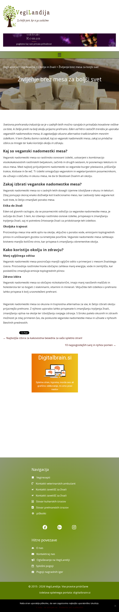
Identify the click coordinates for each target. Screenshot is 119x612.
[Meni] (59, 54)
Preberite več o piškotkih (71, 607)
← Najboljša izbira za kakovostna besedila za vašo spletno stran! (42, 338)
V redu (39, 607)
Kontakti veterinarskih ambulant (55, 483)
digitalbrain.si (81, 592)
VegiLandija (53, 586)
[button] (45, 527)
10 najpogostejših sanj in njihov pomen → (90, 345)
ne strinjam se (50, 607)
